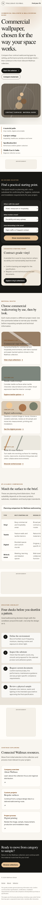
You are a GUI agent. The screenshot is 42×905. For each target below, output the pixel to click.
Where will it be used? (11, 204)
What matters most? (11, 215)
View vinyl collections (13, 360)
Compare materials (10, 77)
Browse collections (10, 865)
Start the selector (10, 70)
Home (3, 883)
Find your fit (36, 3)
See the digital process (14, 429)
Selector (15, 883)
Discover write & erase (14, 464)
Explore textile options (14, 394)
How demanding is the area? (14, 225)
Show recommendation (21, 238)
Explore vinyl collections (15, 281)
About (9, 883)
